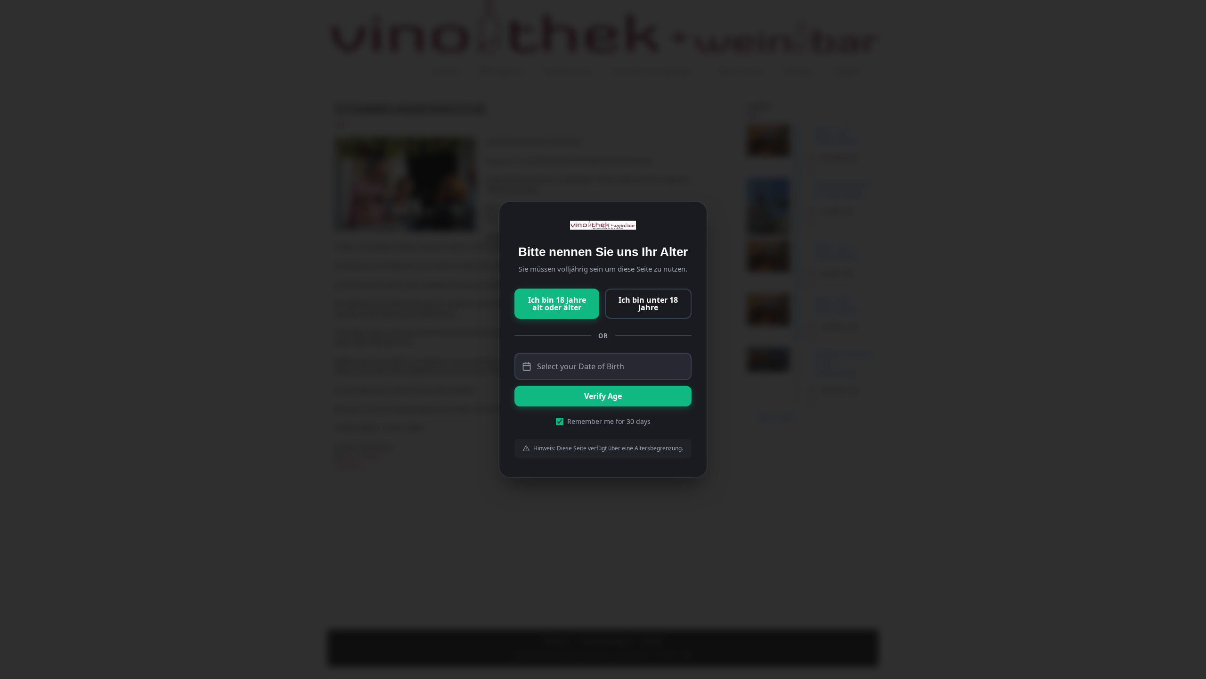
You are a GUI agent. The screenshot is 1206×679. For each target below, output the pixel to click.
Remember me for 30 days (609, 421)
